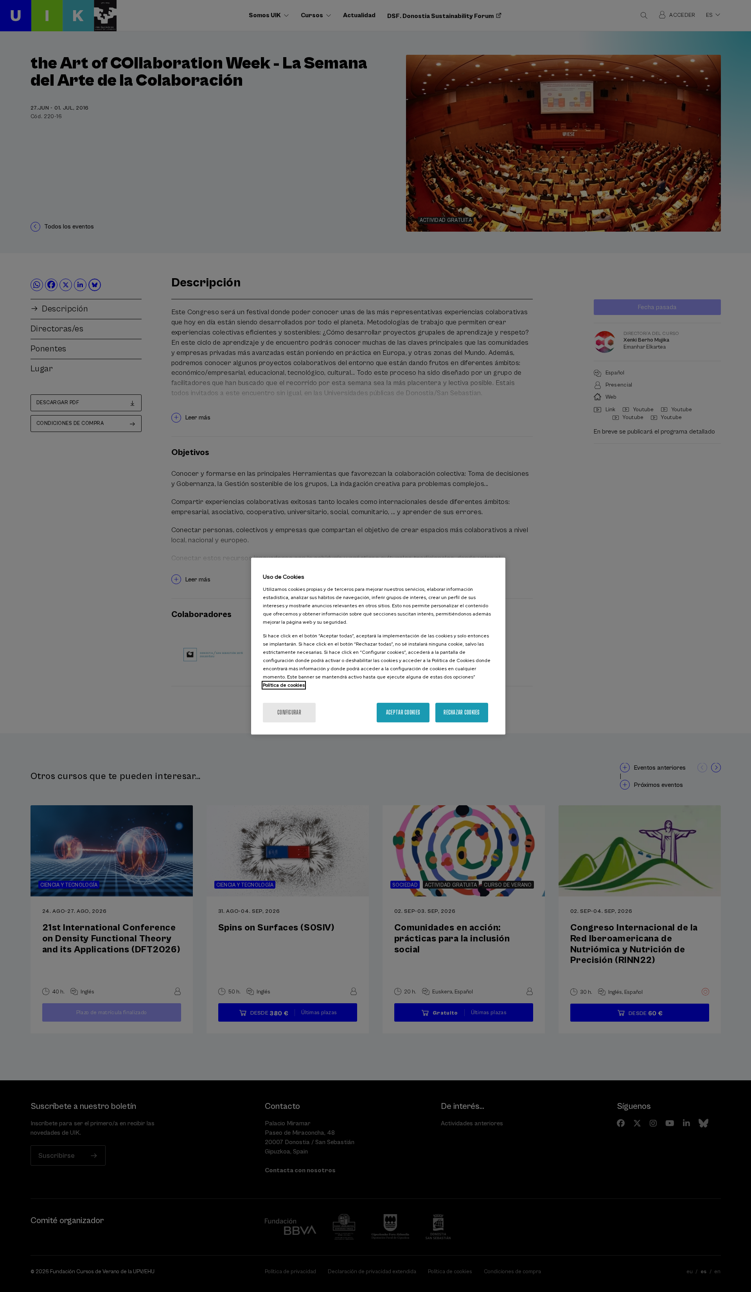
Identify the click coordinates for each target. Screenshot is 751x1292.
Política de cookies (284, 685)
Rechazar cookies (462, 712)
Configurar (289, 712)
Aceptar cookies (403, 712)
